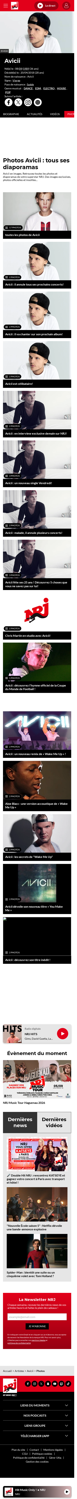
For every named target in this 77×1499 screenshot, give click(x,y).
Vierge (16, 80)
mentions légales (38, 1340)
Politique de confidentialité (28, 1457)
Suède (30, 84)
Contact (34, 1449)
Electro (49, 88)
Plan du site (18, 1449)
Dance (28, 88)
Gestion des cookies (37, 1461)
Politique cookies (42, 1453)
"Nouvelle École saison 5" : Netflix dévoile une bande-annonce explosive (34, 1227)
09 (20, 68)
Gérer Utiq (55, 1457)
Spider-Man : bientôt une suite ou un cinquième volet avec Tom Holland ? (31, 1274)
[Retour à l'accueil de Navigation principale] (14, 5)
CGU (25, 1453)
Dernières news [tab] (20, 1122)
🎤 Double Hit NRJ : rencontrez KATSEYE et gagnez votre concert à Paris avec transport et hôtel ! (36, 1178)
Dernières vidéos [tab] (54, 1122)
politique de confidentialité (19, 1343)
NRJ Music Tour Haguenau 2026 (24, 1102)
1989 (26, 68)
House (61, 88)
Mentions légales (53, 1449)
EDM (38, 88)
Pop (8, 92)
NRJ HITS (31, 1034)
